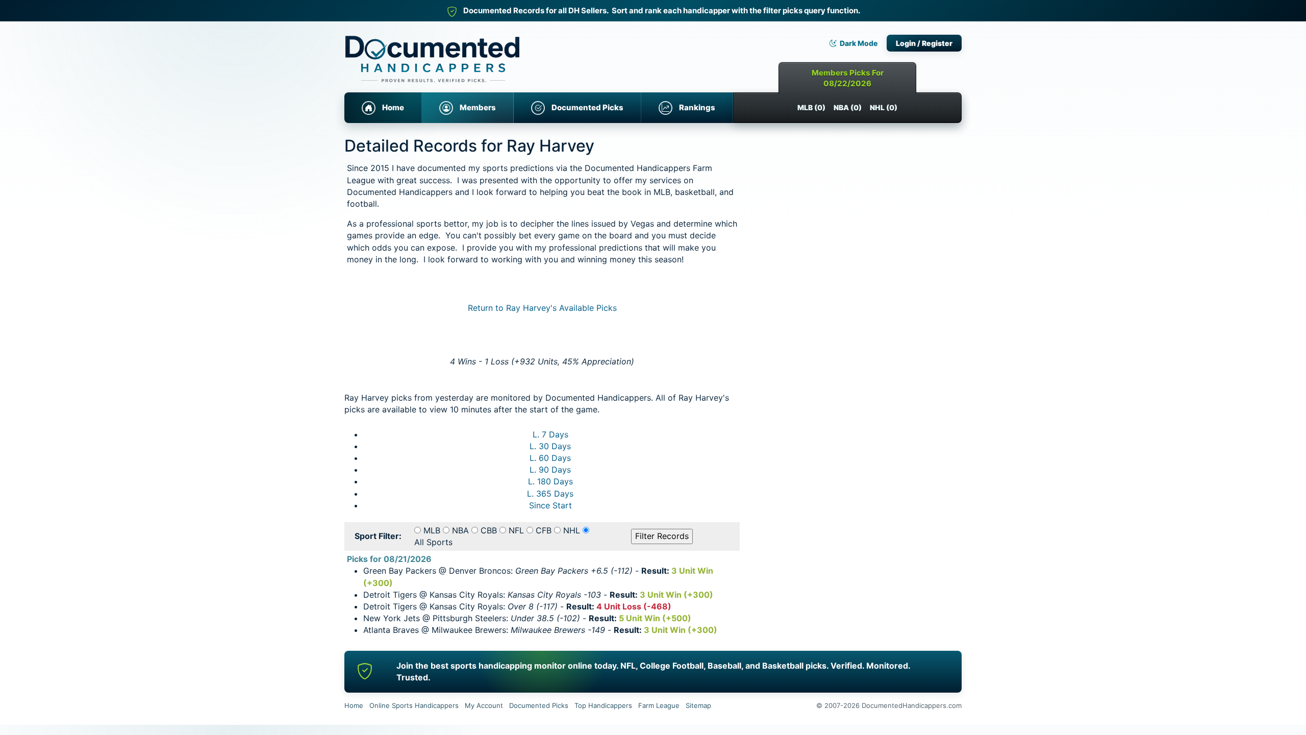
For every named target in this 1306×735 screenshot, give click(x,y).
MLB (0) (811, 107)
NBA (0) (848, 107)
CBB (489, 530)
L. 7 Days (550, 434)
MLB (431, 530)
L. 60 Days (550, 458)
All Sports (433, 542)
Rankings (697, 107)
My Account (484, 705)
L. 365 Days (550, 493)
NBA (460, 530)
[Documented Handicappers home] (477, 51)
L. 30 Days (550, 446)
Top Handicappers (603, 705)
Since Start (550, 505)
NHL (571, 530)
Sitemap (698, 705)
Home (393, 107)
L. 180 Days (550, 481)
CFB (543, 530)
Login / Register (924, 43)
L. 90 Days (550, 469)
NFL (516, 530)
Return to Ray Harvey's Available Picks (542, 308)
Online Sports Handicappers (414, 705)
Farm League (659, 705)
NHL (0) (883, 107)
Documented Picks (587, 107)
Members (478, 107)
